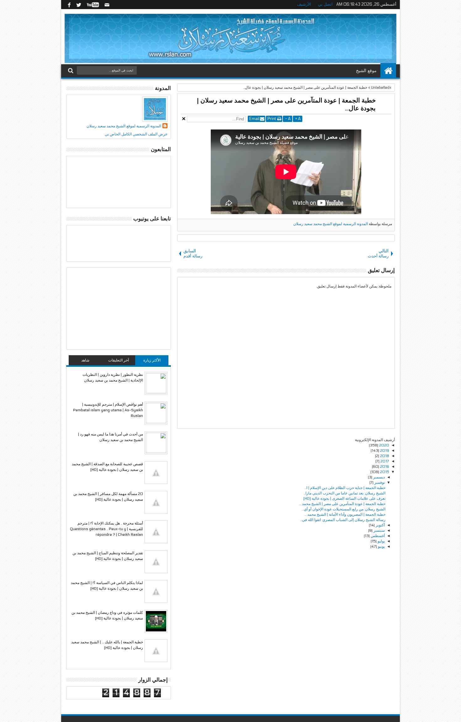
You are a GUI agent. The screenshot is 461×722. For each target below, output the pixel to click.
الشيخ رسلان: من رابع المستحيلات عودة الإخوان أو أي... (343, 509)
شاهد (85, 360)
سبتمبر (379, 530)
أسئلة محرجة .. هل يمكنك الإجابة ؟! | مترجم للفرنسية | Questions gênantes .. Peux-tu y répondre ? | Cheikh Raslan (106, 529)
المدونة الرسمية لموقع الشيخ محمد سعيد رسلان (330, 224)
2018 (384, 456)
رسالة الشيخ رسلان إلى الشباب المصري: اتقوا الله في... (342, 520)
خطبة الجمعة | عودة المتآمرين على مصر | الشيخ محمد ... (342, 504)
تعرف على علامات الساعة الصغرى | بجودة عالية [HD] (344, 498)
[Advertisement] (118, 308)
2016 (384, 466)
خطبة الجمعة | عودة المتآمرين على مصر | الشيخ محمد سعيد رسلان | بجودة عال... (286, 104)
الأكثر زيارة (152, 360)
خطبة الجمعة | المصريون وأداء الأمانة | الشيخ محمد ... (345, 514)
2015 (384, 472)
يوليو (381, 541)
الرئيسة (388, 71)
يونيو (381, 546)
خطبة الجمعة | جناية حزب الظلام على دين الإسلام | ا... (345, 488)
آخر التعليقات (118, 360)
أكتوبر (380, 525)
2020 (383, 445)
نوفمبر (379, 482)
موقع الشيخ (366, 70)
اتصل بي (325, 4)
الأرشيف (304, 4)
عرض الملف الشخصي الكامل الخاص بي (136, 134)
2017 (384, 461)
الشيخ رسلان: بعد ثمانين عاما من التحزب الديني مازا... (344, 493)
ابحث (71, 70)
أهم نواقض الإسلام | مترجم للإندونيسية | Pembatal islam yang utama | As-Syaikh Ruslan (108, 410)
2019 (384, 450)
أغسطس (377, 536)
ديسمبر (378, 477)
